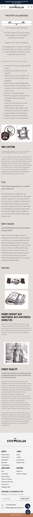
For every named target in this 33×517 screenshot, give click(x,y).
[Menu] (2, 7)
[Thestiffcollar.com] (16, 6)
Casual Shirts (5, 465)
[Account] (28, 7)
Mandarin (4, 462)
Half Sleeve (4, 460)
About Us (19, 471)
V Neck (19, 457)
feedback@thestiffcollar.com (14, 508)
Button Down (5, 455)
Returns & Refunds (7, 482)
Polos (18, 455)
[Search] (6, 7)
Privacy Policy (5, 476)
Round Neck (20, 460)
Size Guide (4, 474)
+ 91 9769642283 (10, 505)
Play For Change (21, 474)
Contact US (4, 484)
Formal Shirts (5, 457)
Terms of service (6, 479)
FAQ (2, 471)
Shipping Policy (5, 487)
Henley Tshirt (20, 462)
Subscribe (25, 499)
